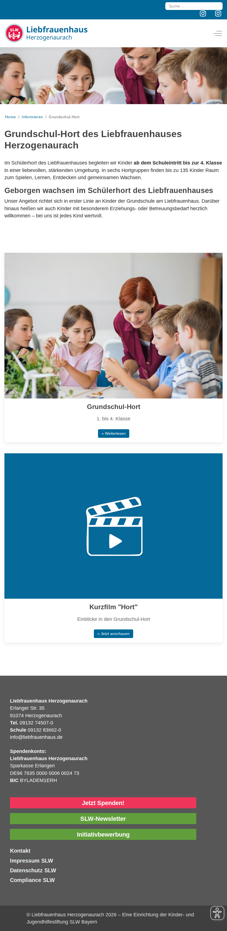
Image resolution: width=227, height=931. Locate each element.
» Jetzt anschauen (113, 633)
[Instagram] (203, 13)
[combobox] (194, 6)
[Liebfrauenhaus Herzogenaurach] (45, 33)
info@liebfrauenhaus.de (36, 737)
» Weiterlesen (114, 433)
